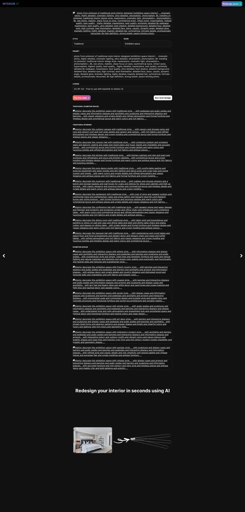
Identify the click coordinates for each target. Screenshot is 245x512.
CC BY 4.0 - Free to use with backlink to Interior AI (98, 89)
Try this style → (81, 98)
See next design (163, 98)
